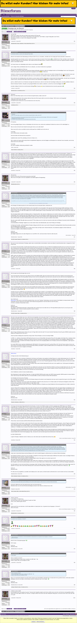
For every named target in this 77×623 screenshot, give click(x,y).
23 (9, 166)
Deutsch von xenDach (23, 615)
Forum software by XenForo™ (9, 615)
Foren (4, 14)
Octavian (15, 239)
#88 (74, 268)
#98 (74, 562)
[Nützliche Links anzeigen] (74, 611)
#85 (74, 170)
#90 (74, 348)
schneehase (21, 43)
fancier (12, 149)
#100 (74, 597)
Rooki (12, 491)
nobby (19, 149)
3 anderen (23, 239)
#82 (74, 88)
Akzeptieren (34, 621)
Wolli (3, 120)
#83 (74, 102)
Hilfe (64, 614)
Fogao (18, 43)
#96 (74, 528)
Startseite (67, 614)
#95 (74, 510)
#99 (74, 584)
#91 (74, 399)
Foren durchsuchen (5, 16)
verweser (4, 59)
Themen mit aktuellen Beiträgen (17, 16)
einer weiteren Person (28, 43)
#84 (74, 147)
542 (9, 107)
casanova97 (26, 29)
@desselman (13, 300)
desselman (4, 161)
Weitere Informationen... (40, 621)
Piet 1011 (15, 149)
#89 (74, 311)
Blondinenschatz (14, 43)
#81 (74, 41)
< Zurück (8, 31)
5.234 (9, 64)
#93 (74, 473)
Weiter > (24, 31)
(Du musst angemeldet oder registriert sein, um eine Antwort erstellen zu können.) (59, 608)
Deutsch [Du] (3, 614)
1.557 (9, 205)
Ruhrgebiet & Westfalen (14, 29)
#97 (74, 548)
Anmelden (73, 8)
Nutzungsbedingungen (66, 615)
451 (9, 492)
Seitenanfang (72, 614)
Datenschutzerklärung (73, 615)
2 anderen (22, 313)
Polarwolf (19, 239)
